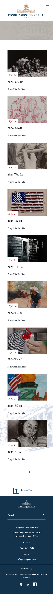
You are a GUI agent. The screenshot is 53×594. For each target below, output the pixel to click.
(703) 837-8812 (26, 547)
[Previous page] (21, 472)
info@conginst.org (26, 559)
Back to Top (26, 490)
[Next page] (29, 472)
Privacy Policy (27, 568)
